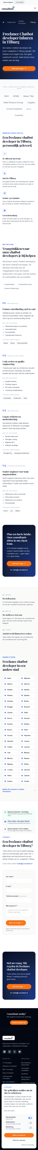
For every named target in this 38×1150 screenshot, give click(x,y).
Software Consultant (10, 1066)
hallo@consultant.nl (20, 570)
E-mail (9, 886)
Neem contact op (19, 1022)
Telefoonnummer (16, 896)
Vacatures (24, 1074)
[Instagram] (9, 1052)
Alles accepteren (19, 1135)
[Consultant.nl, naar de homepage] (9, 8)
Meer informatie (9, 1111)
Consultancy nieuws (28, 1083)
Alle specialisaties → (10, 1082)
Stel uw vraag (17, 68)
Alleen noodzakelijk (27, 1145)
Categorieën (11, 22)
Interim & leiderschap (12, 288)
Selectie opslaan (19, 1140)
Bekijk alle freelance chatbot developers (13, 790)
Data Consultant (8, 1073)
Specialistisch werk (26, 284)
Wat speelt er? (12, 906)
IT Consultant (7, 1063)
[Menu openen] (35, 8)
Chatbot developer (22, 22)
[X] (14, 1052)
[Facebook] (20, 1052)
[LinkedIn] (4, 1052)
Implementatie (9, 284)
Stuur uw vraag (14, 923)
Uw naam (10, 876)
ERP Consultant (8, 1069)
